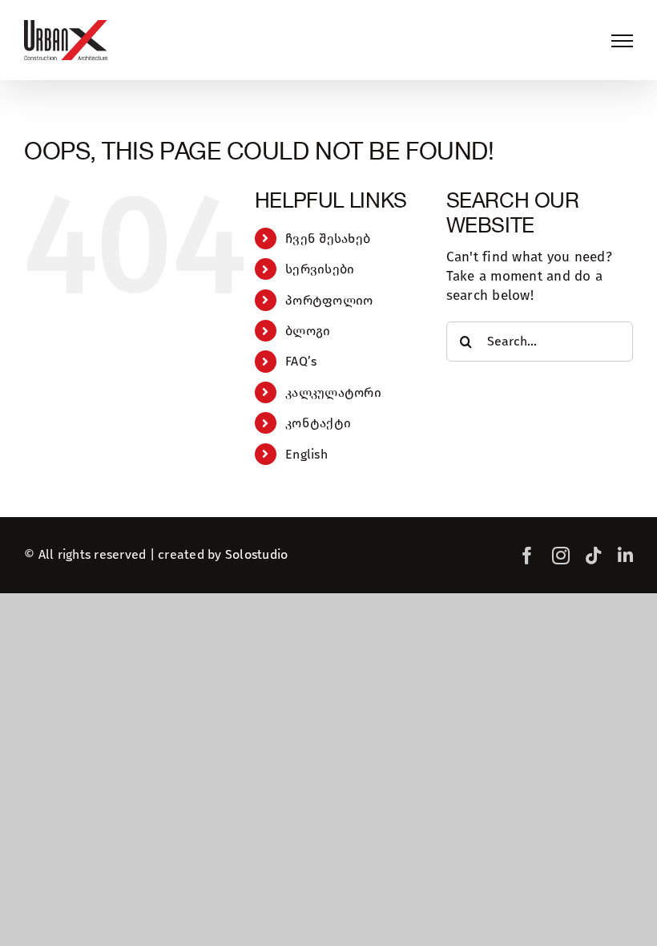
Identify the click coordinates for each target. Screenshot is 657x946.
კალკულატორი (333, 392)
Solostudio (256, 554)
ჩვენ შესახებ (327, 238)
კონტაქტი (318, 423)
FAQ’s (300, 361)
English (306, 454)
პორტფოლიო (329, 300)
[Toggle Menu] (622, 40)
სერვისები (319, 269)
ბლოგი (307, 330)
